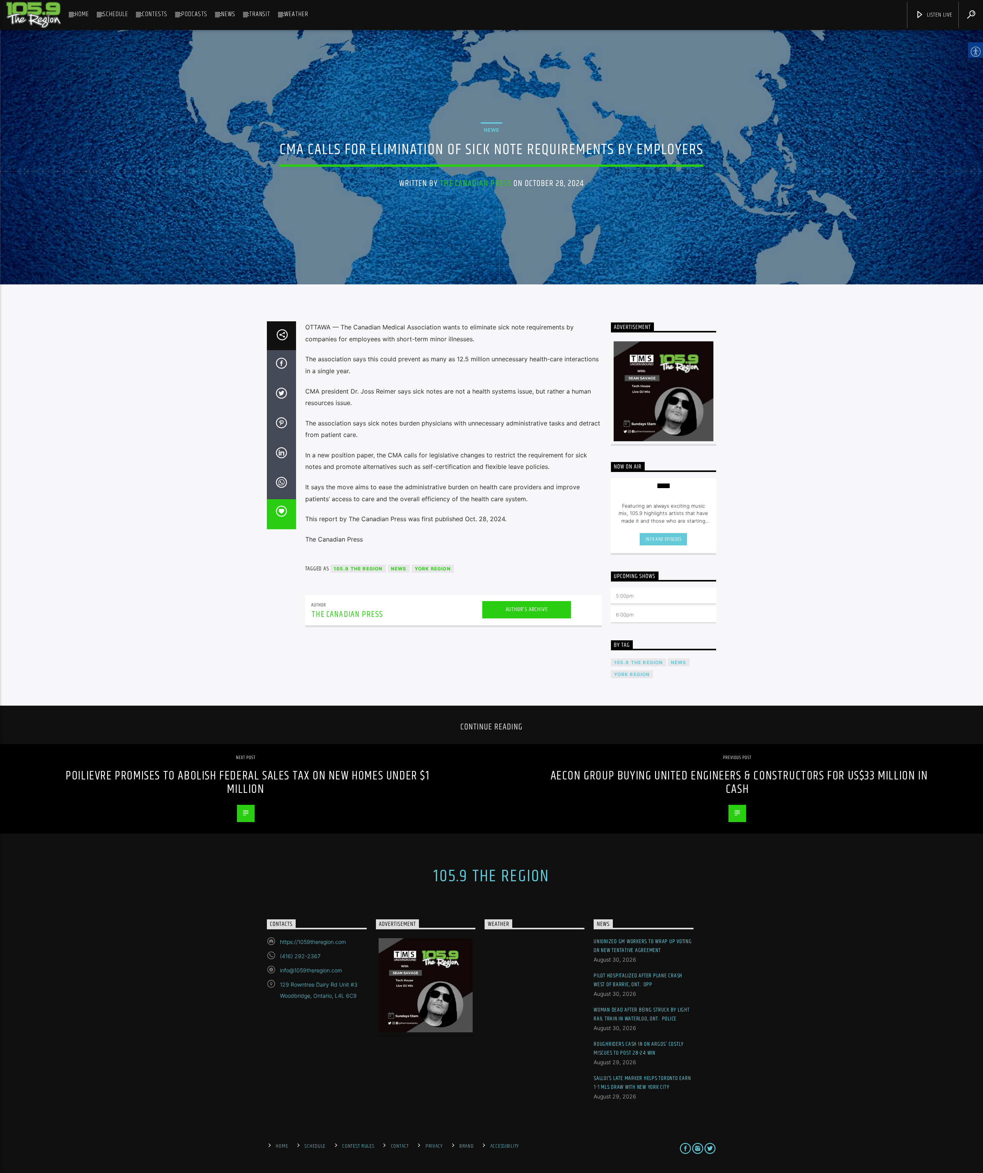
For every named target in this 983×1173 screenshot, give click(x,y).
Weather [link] (296, 14)
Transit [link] (259, 14)
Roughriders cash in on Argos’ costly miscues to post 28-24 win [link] (638, 1049)
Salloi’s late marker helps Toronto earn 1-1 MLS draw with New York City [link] (642, 1083)
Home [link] (82, 14)
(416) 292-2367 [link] (300, 956)
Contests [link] (154, 14)
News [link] (228, 14)
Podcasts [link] (194, 14)
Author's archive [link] (527, 609)
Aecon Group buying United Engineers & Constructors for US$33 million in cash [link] (739, 782)
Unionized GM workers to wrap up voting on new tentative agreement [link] (643, 946)
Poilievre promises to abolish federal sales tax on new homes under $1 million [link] (247, 782)
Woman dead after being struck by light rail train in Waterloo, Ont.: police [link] (642, 1014)
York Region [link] (433, 569)
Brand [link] (466, 1146)
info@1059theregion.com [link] (311, 970)
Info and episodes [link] (663, 539)
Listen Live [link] (938, 15)
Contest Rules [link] (358, 1146)
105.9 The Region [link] (358, 569)
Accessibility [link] (504, 1146)
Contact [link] (400, 1146)
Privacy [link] (434, 1146)
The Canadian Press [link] (475, 183)
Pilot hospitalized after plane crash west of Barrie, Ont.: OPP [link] (638, 980)
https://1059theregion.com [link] (313, 942)
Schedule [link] (115, 14)
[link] (33, 15)
